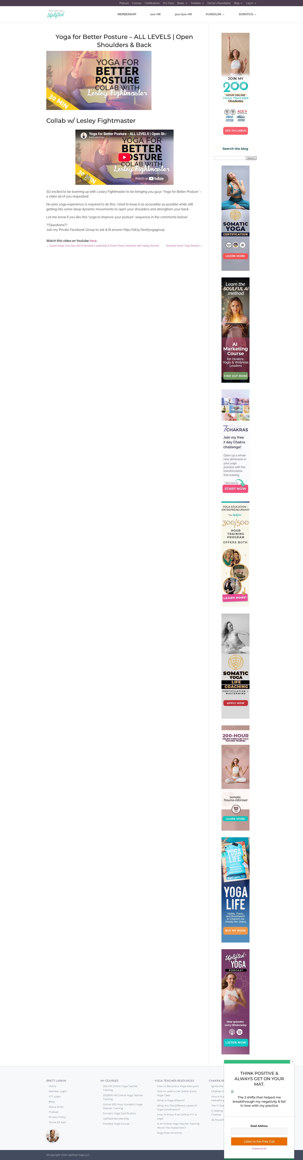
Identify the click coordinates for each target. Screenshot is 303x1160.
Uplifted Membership (116, 1118)
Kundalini (213, 14)
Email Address (259, 1126)
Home (52, 1086)
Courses (137, 3)
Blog (236, 3)
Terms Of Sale (57, 1122)
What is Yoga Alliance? (171, 1100)
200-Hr (155, 14)
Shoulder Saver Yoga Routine (184, 245)
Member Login (58, 1091)
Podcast (124, 3)
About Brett (56, 1106)
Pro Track (168, 3)
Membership (126, 14)
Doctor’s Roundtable (219, 3)
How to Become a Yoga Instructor (178, 1086)
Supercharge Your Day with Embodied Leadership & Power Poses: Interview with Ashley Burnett (102, 245)
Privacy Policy (57, 1117)
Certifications (152, 3)
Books (180, 3)
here (93, 241)
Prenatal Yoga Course (116, 1123)
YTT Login (55, 1096)
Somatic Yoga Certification (119, 1113)
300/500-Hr (183, 14)
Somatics (246, 14)
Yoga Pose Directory (169, 1132)
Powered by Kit (259, 1148)
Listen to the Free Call (259, 1141)
